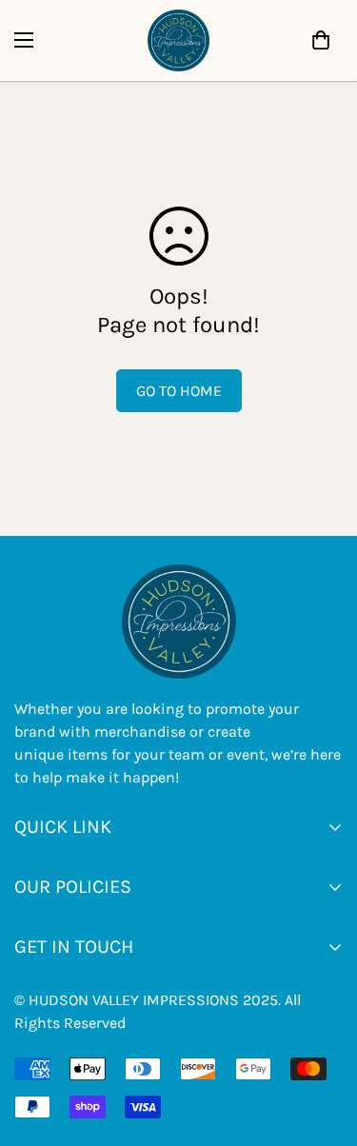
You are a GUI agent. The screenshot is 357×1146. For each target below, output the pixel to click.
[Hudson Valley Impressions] (178, 40)
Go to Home (179, 391)
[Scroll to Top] (198, 1045)
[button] (321, 40)
